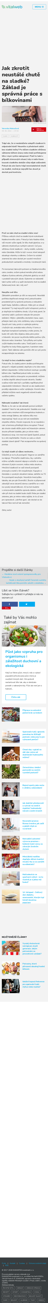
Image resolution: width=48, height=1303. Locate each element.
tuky (33, 1300)
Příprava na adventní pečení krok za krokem (32, 711)
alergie (24, 1300)
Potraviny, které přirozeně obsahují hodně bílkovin (34, 966)
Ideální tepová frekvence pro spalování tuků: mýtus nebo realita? (33, 984)
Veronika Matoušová (10, 128)
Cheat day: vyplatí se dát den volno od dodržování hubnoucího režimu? (33, 753)
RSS (6, 1265)
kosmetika (26, 1292)
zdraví (20, 1288)
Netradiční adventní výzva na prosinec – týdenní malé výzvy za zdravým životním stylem (33, 844)
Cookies (22, 1263)
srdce (41, 1300)
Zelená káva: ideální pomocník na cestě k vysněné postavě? (32, 770)
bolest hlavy (35, 1296)
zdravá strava (33, 1288)
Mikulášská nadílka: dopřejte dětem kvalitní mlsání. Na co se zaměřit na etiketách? (33, 860)
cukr (5, 136)
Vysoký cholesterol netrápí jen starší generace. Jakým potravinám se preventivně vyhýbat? (32, 948)
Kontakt (12, 1263)
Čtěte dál (15, 697)
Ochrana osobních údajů (37, 1263)
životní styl (8, 1288)
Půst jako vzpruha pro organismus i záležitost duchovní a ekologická (24, 658)
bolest (14, 1300)
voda (36, 1292)
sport (15, 1292)
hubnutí (14, 136)
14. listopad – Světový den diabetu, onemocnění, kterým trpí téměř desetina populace (33, 897)
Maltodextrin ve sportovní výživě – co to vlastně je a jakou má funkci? (33, 878)
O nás (4, 1263)
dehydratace (20, 1296)
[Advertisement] (24, 39)
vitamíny (7, 1296)
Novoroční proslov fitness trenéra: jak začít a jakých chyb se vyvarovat (33, 825)
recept (6, 1292)
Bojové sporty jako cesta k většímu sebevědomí (33, 786)
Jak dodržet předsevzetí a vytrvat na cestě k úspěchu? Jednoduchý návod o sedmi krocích (33, 807)
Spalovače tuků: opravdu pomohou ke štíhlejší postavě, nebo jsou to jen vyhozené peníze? (34, 736)
